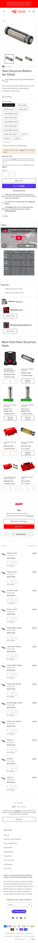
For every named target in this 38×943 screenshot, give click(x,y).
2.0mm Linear (8, 105)
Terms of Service (9, 860)
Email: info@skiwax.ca (10, 843)
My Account (7, 868)
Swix (19, 510)
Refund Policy (8, 847)
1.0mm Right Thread (10, 122)
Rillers (22, 150)
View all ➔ (19, 301)
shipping (14, 158)
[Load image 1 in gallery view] (9, 58)
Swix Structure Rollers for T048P (10, 405)
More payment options (19, 190)
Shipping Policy (10, 211)
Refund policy (20, 933)
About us (6, 835)
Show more (30, 516)
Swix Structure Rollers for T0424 (27, 442)
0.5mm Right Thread (10, 130)
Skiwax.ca (12, 933)
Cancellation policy (20, 939)
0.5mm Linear (23, 109)
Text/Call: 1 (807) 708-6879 (12, 839)
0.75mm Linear (9, 109)
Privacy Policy (8, 856)
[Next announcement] (35, 4)
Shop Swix (19, 526)
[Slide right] (36, 59)
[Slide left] (2, 59)
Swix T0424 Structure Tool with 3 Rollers (10, 477)
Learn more (10, 316)
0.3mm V (17, 138)
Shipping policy (19, 936)
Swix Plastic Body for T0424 (27, 477)
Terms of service (9, 936)
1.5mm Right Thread (10, 113)
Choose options (27, 381)
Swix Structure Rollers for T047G (27, 405)
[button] (4, 11)
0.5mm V (7, 138)
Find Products (8, 864)
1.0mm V (24, 134)
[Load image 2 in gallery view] (19, 58)
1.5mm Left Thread (10, 117)
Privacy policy (29, 933)
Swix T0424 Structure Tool (10, 442)
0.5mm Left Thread (10, 134)
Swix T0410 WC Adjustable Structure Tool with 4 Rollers (9, 370)
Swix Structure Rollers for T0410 (27, 369)
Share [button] (6, 216)
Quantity (4, 170)
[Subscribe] (29, 905)
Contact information (30, 936)
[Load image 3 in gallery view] (28, 58)
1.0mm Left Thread (10, 126)
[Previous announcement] (3, 4)
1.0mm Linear (22, 105)
